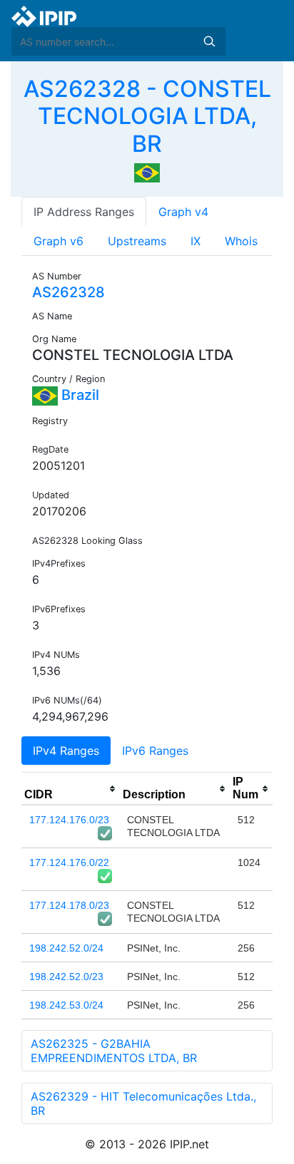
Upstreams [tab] (137, 241)
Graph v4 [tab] (183, 212)
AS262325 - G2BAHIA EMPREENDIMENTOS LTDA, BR (114, 1050)
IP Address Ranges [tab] (84, 212)
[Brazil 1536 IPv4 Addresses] (147, 172)
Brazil (78, 394)
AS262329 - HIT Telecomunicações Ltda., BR (143, 1103)
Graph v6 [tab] (58, 241)
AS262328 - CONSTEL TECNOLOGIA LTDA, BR (147, 116)
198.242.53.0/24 (66, 1005)
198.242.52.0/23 (66, 976)
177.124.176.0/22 (69, 862)
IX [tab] (196, 241)
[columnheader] (70, 789)
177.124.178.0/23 (69, 905)
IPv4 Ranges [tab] (66, 750)
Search (209, 41)
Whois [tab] (241, 241)
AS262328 (68, 292)
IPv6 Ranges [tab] (155, 750)
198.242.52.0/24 (66, 948)
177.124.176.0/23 (69, 819)
